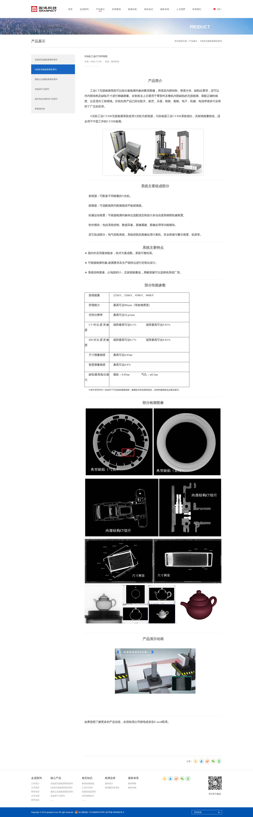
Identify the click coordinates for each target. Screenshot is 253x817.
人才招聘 (180, 9)
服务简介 (109, 783)
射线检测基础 (88, 783)
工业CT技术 (87, 787)
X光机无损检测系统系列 (211, 40)
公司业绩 (35, 795)
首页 (70, 9)
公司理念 (35, 787)
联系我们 (197, 9)
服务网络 (132, 783)
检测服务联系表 (112, 787)
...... (52, 799)
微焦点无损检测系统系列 (46, 79)
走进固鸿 (84, 9)
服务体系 (164, 9)
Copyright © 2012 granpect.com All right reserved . (53, 812)
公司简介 (35, 783)
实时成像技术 (88, 795)
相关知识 (148, 9)
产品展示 (100, 9)
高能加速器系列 (89, 791)
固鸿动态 (35, 799)
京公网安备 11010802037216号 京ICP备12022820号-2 (101, 812)
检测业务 (132, 9)
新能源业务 (40, 108)
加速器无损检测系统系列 (46, 59)
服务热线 (132, 787)
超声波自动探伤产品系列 (46, 98)
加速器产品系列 (42, 88)
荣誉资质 (35, 791)
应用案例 (116, 9)
